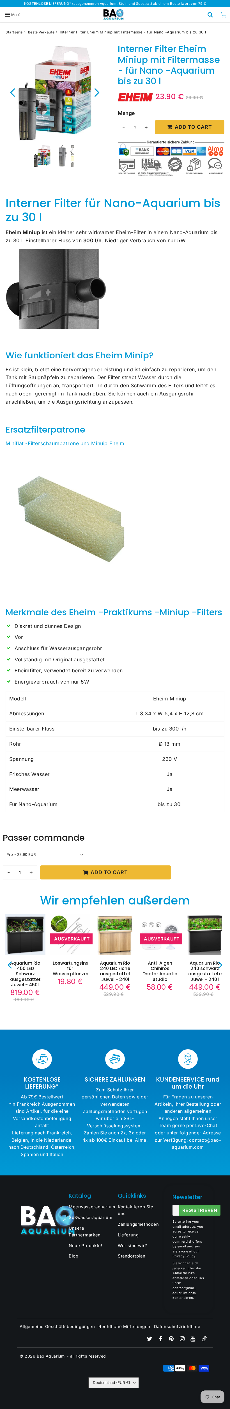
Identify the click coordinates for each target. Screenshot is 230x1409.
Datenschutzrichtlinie (177, 1326)
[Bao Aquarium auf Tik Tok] (204, 1339)
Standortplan (131, 1256)
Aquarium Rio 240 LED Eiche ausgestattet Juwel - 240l (115, 971)
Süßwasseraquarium (90, 1217)
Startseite (14, 32)
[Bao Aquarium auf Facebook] (161, 1339)
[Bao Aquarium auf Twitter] (150, 1339)
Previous (12, 92)
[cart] (223, 15)
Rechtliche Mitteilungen (124, 1326)
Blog (73, 1256)
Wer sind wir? (132, 1245)
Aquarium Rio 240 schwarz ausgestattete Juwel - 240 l (205, 971)
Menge (126, 113)
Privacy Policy (184, 1256)
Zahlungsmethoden (138, 1224)
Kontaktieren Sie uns (135, 1210)
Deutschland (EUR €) (111, 1382)
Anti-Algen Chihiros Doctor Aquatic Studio (159, 971)
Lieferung (128, 1235)
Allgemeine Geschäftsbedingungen (57, 1326)
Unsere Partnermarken (85, 1231)
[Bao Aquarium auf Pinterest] (171, 1339)
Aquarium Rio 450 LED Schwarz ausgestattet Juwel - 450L (25, 974)
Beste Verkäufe (41, 32)
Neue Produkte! (85, 1245)
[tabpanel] (42, 156)
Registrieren (199, 1210)
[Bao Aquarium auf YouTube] (193, 1339)
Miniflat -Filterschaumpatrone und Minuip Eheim (65, 443)
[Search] (210, 15)
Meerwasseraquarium (90, 1206)
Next (97, 92)
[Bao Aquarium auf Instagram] (182, 1339)
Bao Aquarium (51, 1356)
